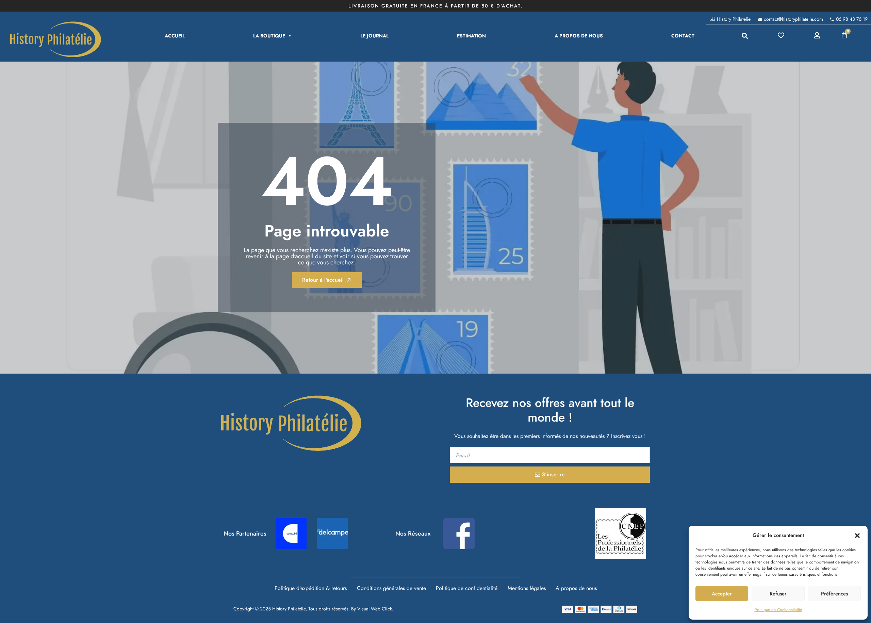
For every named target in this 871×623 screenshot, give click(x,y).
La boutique (269, 35)
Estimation (471, 35)
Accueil (175, 35)
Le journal (374, 35)
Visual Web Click (374, 608)
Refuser (778, 593)
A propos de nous (579, 35)
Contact (682, 35)
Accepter (722, 593)
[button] (857, 535)
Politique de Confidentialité (778, 610)
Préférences (834, 593)
